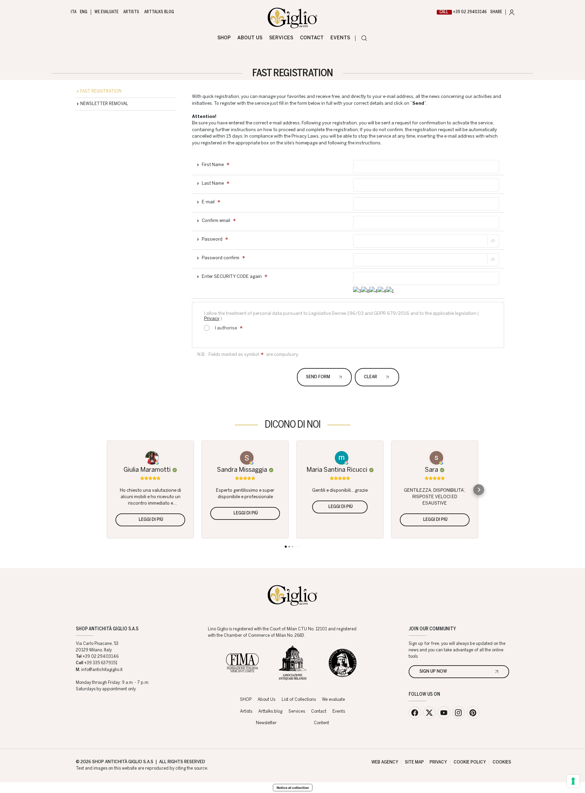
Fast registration (101, 91)
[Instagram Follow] (458, 712)
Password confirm (220, 258)
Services (281, 38)
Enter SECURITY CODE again (232, 276)
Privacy (211, 319)
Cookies (502, 762)
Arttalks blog (159, 12)
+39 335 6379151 (100, 663)
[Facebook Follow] (415, 712)
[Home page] (292, 18)
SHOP (224, 38)
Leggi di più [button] (246, 513)
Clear (370, 377)
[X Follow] (429, 712)
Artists (131, 12)
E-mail (208, 202)
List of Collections (299, 700)
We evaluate (106, 12)
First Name (213, 165)
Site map (414, 762)
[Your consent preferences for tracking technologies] (573, 781)
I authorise (225, 328)
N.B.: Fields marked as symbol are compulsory (247, 354)
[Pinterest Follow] (473, 712)
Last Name (213, 183)
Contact (312, 38)
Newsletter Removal (104, 104)
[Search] (364, 38)
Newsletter (266, 723)
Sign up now (433, 672)
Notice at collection (293, 788)
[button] (106, 489)
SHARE (496, 12)
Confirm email (216, 221)
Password (212, 239)
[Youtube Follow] (444, 712)
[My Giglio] (511, 12)
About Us (249, 38)
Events (340, 38)
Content (321, 723)
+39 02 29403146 (463, 12)
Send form (318, 377)
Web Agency (384, 762)
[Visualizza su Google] (150, 456)
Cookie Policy (470, 762)
